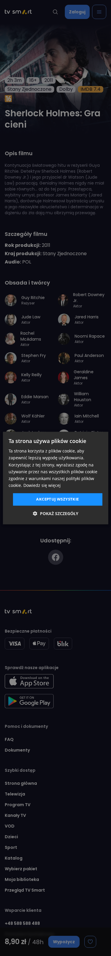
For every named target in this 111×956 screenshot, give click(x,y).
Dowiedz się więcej (42, 485)
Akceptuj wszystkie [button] (57, 499)
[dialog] (55, 478)
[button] (55, 513)
